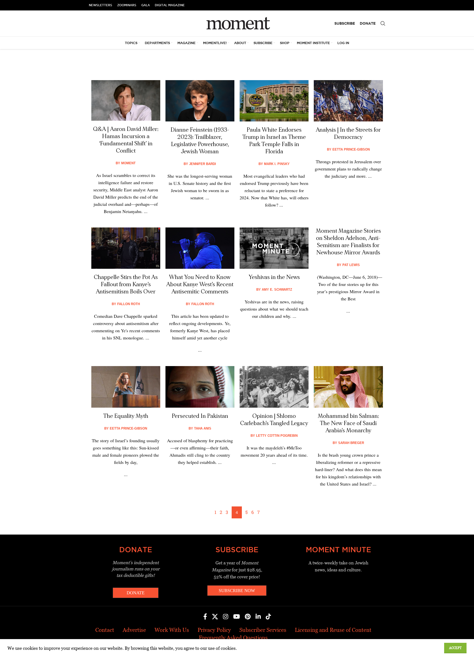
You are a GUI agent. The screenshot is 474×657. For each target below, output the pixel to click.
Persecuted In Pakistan (200, 416)
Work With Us (172, 630)
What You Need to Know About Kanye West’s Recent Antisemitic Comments (199, 284)
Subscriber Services (262, 630)
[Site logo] (237, 23)
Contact (104, 630)
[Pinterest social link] (247, 617)
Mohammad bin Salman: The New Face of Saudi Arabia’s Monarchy (348, 423)
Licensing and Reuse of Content (333, 630)
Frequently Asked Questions (233, 638)
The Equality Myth (125, 416)
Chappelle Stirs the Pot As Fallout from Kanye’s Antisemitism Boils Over (126, 284)
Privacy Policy (214, 630)
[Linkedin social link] (258, 617)
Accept (455, 648)
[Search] (383, 23)
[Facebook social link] (205, 617)
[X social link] (215, 617)
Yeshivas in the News (274, 277)
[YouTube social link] (236, 617)
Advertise (134, 630)
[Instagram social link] (225, 617)
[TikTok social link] (268, 617)
